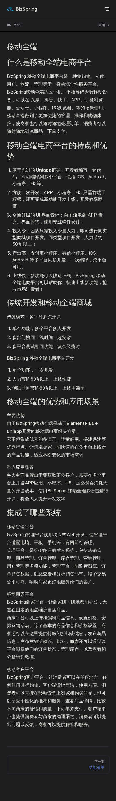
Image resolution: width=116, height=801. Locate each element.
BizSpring (26, 9)
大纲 (102, 25)
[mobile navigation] (107, 9)
